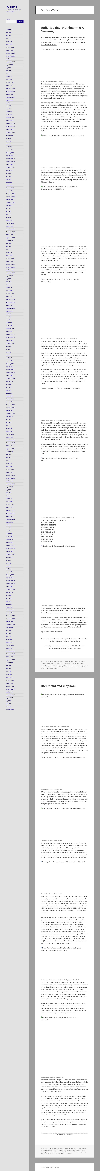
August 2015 (9, 416)
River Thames (65, 1152)
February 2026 (10, 47)
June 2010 (8, 598)
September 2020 (10, 238)
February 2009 (10, 645)
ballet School (77, 1148)
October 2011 (9, 551)
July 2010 (8, 595)
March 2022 (9, 185)
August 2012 (9, 522)
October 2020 (9, 235)
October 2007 (9, 692)
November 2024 (10, 91)
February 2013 (10, 504)
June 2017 (8, 352)
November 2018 (10, 302)
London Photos (75, 641)
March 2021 (9, 220)
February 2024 (10, 117)
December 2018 (10, 299)
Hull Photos (71, 639)
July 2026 (8, 32)
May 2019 (8, 284)
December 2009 (10, 616)
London (43, 665)
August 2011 (9, 557)
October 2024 (9, 94)
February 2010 (10, 610)
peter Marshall (69, 665)
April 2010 (9, 604)
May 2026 (8, 38)
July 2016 (8, 384)
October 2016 (9, 375)
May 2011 (8, 566)
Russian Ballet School (75, 1152)
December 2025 (10, 53)
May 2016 (8, 390)
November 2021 (10, 197)
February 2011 (10, 575)
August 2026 (9, 29)
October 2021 (9, 199)
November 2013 (10, 478)
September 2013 (10, 484)
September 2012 (10, 519)
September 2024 (10, 97)
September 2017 (10, 343)
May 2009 (8, 636)
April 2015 (9, 428)
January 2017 (9, 367)
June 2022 (8, 176)
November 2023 (10, 126)
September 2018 (10, 308)
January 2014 (9, 472)
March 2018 (9, 325)
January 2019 (9, 296)
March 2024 (9, 114)
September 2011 (10, 554)
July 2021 (8, 208)
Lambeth (78, 1150)
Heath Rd (67, 663)
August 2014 (9, 452)
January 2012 (9, 542)
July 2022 (8, 173)
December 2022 (10, 158)
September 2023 (10, 132)
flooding (60, 1150)
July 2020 (8, 243)
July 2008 (8, 665)
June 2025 (8, 71)
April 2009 (9, 639)
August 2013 (9, 487)
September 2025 (10, 62)
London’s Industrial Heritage (59, 641)
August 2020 (9, 240)
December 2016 (10, 369)
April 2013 (9, 498)
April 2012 (9, 534)
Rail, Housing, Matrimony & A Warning (62, 29)
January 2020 (9, 261)
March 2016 (9, 396)
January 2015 (9, 437)
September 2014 (10, 449)
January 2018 (9, 331)
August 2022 (9, 170)
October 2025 (9, 59)
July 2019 (8, 279)
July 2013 (8, 490)
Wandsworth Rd (71, 667)
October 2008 (9, 657)
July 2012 (8, 525)
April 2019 (9, 287)
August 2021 (9, 205)
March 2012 (9, 537)
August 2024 (9, 100)
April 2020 (9, 252)
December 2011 (10, 545)
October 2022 (9, 164)
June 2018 (8, 317)
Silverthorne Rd (78, 665)
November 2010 (10, 583)
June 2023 (8, 141)
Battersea (76, 661)
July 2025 (8, 68)
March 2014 (9, 466)
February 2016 (10, 399)
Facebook (49, 639)
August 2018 (9, 311)
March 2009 (9, 642)
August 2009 (9, 627)
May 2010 (8, 601)
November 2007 (10, 689)
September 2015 (10, 413)
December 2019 (10, 264)
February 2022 (10, 188)
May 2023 (8, 144)
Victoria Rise (55, 667)
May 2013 (8, 495)
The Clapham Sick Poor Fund (52, 1154)
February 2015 (10, 434)
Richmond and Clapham (58, 686)
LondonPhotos (55, 661)
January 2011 (9, 578)
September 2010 (10, 589)
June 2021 (8, 211)
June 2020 (8, 246)
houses (82, 663)
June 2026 (8, 35)
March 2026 (9, 44)
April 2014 (9, 463)
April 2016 (9, 393)
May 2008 (8, 671)
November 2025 (10, 56)
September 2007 (10, 695)
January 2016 (9, 402)
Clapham (48, 663)
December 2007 (10, 686)
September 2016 (10, 378)
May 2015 (8, 425)
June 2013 (8, 493)
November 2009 (10, 619)
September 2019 (10, 273)
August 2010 (9, 592)
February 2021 (10, 223)
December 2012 (10, 510)
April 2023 (9, 147)
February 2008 (10, 680)
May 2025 (8, 73)
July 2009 (8, 630)
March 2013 (9, 501)
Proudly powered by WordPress (50, 1167)
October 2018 (9, 305)
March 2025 (9, 79)
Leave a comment (53, 668)
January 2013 (9, 507)
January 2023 (9, 156)
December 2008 (10, 651)
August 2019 (9, 276)
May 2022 (8, 179)
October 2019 (9, 270)
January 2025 (9, 85)
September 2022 (10, 167)
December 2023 (10, 123)
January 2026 (9, 50)
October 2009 (9, 622)
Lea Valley (80, 639)
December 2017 (10, 334)
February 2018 (10, 328)
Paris (86, 639)
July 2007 (8, 701)
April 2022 (9, 182)
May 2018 (8, 320)
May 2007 (8, 706)
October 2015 (9, 410)
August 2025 (9, 65)
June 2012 (8, 528)
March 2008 (9, 677)
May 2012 (8, 531)
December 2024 (10, 88)
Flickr (43, 639)
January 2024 (9, 120)
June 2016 (8, 387)
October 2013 (9, 481)
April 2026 (9, 41)
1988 (71, 1148)
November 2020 (10, 232)
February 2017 (10, 364)
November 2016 (10, 372)
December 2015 (10, 405)
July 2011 (8, 560)
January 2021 (9, 226)
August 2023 (9, 135)
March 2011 (9, 572)
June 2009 (8, 633)
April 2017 (9, 358)
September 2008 (10, 660)
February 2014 (10, 469)
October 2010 (9, 586)
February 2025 (10, 82)
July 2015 (8, 419)
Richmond (58, 1152)
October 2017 (9, 340)
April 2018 (9, 323)
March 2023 (9, 150)
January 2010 (9, 613)
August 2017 (9, 346)
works (78, 667)
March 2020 (9, 255)
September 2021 (10, 202)
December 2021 (10, 194)
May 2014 (8, 460)
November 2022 (10, 161)
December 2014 (10, 440)
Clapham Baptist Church (58, 663)
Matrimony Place (59, 665)
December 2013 (10, 475)
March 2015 (9, 431)
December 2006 (10, 709)
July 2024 (8, 103)
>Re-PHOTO (11, 7)
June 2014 (8, 457)
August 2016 (9, 381)
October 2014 (9, 446)
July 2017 (8, 349)
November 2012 (10, 513)
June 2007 (8, 704)
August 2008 (9, 663)
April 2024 (9, 112)
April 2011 (9, 569)
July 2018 (8, 314)
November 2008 (10, 654)
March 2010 (9, 607)
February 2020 (10, 258)
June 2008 (8, 668)
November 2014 (10, 443)
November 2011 (10, 548)
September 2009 (10, 624)
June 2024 (8, 106)
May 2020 (8, 249)
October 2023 (9, 129)
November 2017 (10, 337)
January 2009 (9, 648)
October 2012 (9, 516)
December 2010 (10, 580)
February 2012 (10, 539)
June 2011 (8, 563)
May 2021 (8, 214)
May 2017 (8, 355)
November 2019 (10, 267)
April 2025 (9, 76)
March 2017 (9, 361)
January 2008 (9, 683)
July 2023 (8, 138)
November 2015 (10, 408)
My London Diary (60, 639)
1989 (71, 661)
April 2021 (9, 217)
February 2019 (10, 293)
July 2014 (8, 454)
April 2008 (9, 674)
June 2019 (8, 282)
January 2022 (9, 191)
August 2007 (9, 698)
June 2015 (8, 422)
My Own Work (64, 661)
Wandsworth (63, 667)
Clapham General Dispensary (49, 1150)
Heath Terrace (75, 663)
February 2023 (10, 153)
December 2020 (10, 229)
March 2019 (9, 290)
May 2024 (8, 109)
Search (8, 19)
